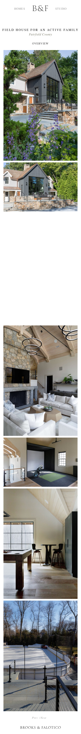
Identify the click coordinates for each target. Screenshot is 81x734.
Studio (61, 9)
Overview (40, 43)
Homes (19, 9)
